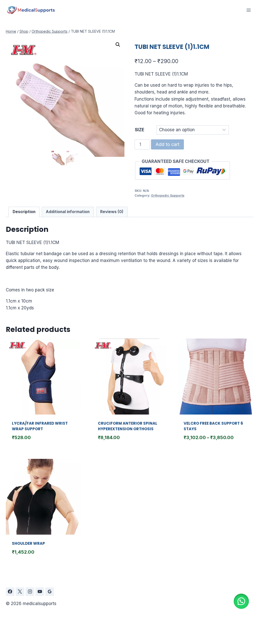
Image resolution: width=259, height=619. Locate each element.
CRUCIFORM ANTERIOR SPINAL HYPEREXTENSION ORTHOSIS (127, 426)
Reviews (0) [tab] (111, 211)
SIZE (139, 129)
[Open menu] (248, 10)
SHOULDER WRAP (28, 543)
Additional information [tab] (68, 211)
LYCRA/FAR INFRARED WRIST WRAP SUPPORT (40, 426)
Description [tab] (24, 211)
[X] (20, 591)
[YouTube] (39, 591)
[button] (117, 44)
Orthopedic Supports (167, 195)
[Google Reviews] (49, 591)
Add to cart (167, 144)
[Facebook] (10, 591)
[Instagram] (30, 591)
